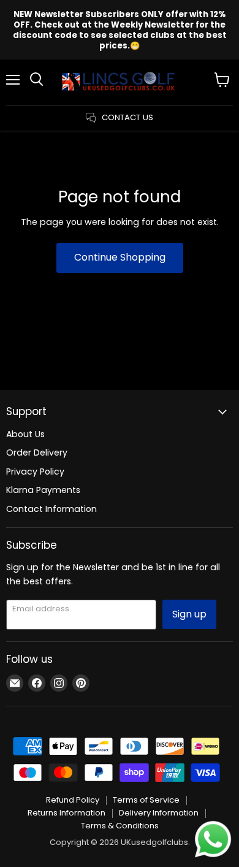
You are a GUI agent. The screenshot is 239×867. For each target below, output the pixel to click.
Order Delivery (36, 452)
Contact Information (51, 509)
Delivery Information (159, 813)
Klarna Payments (43, 490)
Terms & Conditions (120, 825)
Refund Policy (72, 800)
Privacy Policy (35, 471)
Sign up (189, 614)
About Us (25, 434)
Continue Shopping (119, 257)
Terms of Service (146, 800)
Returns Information (66, 813)
